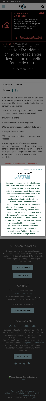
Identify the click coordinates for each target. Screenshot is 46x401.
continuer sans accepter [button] (33, 169)
